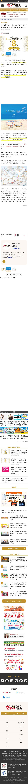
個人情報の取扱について (22, 753)
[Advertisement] (14, 344)
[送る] (14, 274)
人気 (2, 10)
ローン (7, 734)
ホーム (7, 718)
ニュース (7, 10)
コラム (21, 738)
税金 (21, 730)
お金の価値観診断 (16, 10)
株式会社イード (12, 257)
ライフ (7, 738)
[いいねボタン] (17, 235)
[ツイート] (7, 274)
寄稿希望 (22, 751)
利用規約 (14, 753)
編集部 (14, 245)
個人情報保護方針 (6, 755)
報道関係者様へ (11, 751)
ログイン (7, 713)
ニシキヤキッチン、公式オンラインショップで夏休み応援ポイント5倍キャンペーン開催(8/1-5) (14, 480)
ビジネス (21, 734)
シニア (7, 726)
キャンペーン (21, 726)
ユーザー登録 (20, 713)
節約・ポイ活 (21, 722)
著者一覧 (5, 751)
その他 (7, 746)
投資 (23, 10)
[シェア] (10, 274)
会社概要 (13, 755)
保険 (7, 730)
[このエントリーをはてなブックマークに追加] (20, 274)
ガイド (7, 742)
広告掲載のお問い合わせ (7, 753)
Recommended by (21, 441)
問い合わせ (17, 751)
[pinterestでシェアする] (17, 274)
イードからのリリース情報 (21, 755)
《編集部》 (24, 205)
